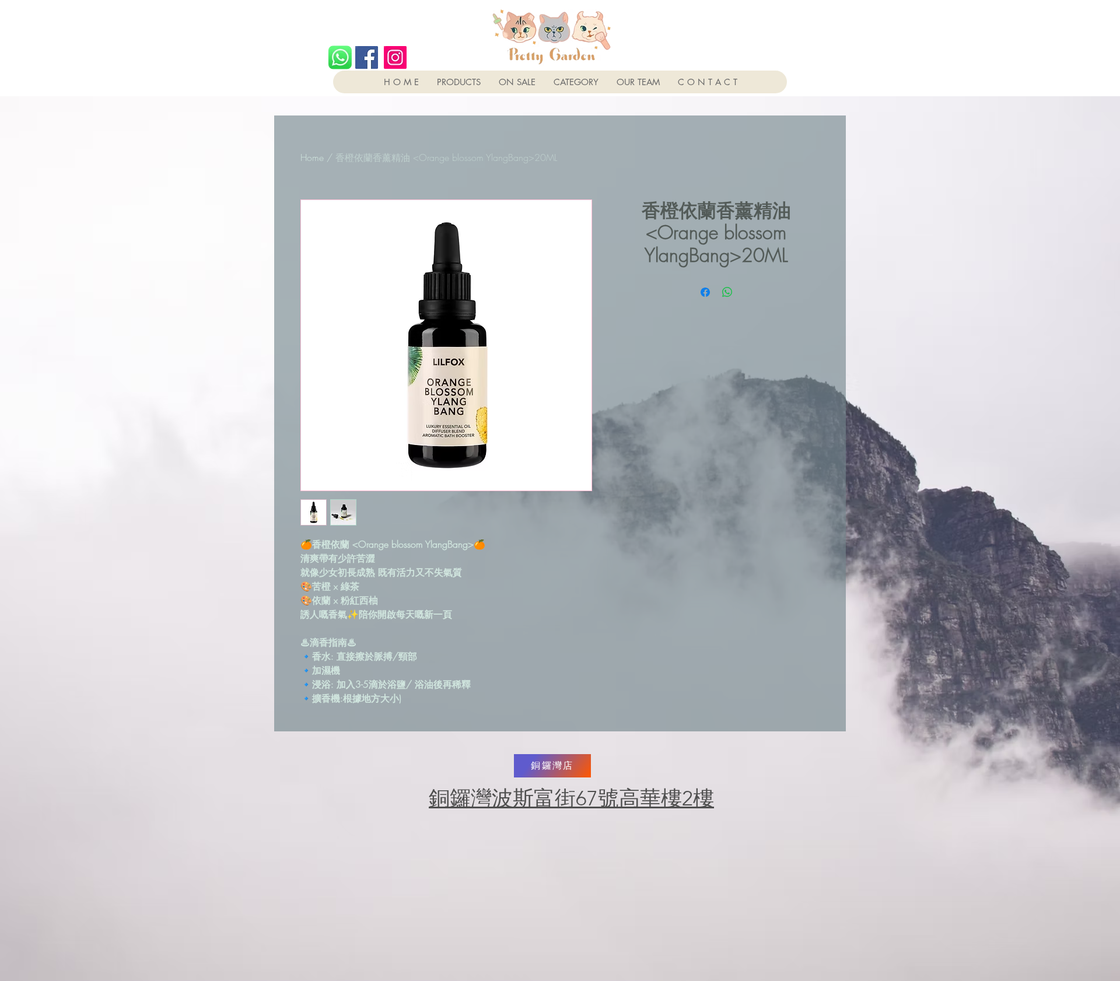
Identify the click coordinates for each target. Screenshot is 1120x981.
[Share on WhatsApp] (727, 292)
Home (312, 157)
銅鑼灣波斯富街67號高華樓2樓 (571, 798)
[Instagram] (395, 57)
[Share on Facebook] (705, 292)
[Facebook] (366, 57)
